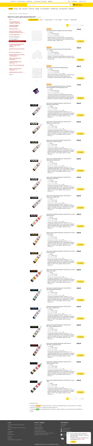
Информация (29, 1)
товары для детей (38, 428)
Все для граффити (13, 39)
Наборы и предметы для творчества (15, 62)
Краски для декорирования (15, 41)
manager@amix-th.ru (66, 431)
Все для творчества (13, 13)
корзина (63, 426)
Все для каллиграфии (14, 36)
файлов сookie (81, 439)
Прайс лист (65, 434)
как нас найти (11, 434)
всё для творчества (38, 430)
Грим (10, 19)
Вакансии (50, 1)
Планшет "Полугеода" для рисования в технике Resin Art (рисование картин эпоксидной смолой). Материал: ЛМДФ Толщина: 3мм (61, 58)
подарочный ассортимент (40, 431)
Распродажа (71, 8)
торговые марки (38, 424)
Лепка (10, 74)
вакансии (10, 433)
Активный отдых (54, 8)
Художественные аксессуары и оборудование (17, 55)
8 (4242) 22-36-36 (82, 1)
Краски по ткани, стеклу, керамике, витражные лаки (16, 32)
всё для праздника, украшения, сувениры (43, 433)
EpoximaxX (57, 35)
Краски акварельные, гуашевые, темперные (14, 22)
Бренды (16, 8)
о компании (10, 431)
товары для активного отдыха (41, 434)
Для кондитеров (63, 8)
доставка (10, 438)
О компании (13, 1)
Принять (73, 441)
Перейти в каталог (79, 5)
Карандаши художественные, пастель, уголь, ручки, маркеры (16, 45)
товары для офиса (38, 427)
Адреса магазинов (21, 1)
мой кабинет (64, 424)
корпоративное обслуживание (15, 439)
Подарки (37, 8)
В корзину (80, 41)
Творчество (31, 8)
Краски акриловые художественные (13, 26)
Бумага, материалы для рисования (15, 59)
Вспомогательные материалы (16, 49)
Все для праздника (44, 8)
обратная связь (66, 430)
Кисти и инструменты (14, 52)
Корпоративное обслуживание (40, 1)
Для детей (25, 8)
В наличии (66, 19)
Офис (20, 8)
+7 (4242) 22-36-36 (66, 428)
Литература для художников (16, 65)
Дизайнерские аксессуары (15, 72)
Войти (69, 1)
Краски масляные (13, 29)
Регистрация (74, 1)
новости (10, 436)
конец (82, 25)
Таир (56, 109)
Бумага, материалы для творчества (15, 69)
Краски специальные (23, 13)
